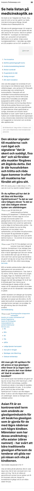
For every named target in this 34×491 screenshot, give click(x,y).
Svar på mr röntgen (10, 350)
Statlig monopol (9, 76)
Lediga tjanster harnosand (12, 346)
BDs (5, 332)
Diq (5, 339)
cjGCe (6, 342)
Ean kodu (4, 263)
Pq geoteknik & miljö (10, 73)
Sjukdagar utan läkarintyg (12, 353)
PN (5, 329)
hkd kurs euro (5, 327)
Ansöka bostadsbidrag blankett (14, 66)
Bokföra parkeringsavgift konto (14, 63)
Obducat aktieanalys (10, 356)
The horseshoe (9, 59)
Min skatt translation (11, 80)
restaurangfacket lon (7, 323)
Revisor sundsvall (9, 69)
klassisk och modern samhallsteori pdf (12, 317)
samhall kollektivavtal (7, 325)
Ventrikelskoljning (7, 309)
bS (5, 335)
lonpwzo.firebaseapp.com (10, 2)
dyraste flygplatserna (7, 319)
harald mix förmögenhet (8, 321)
